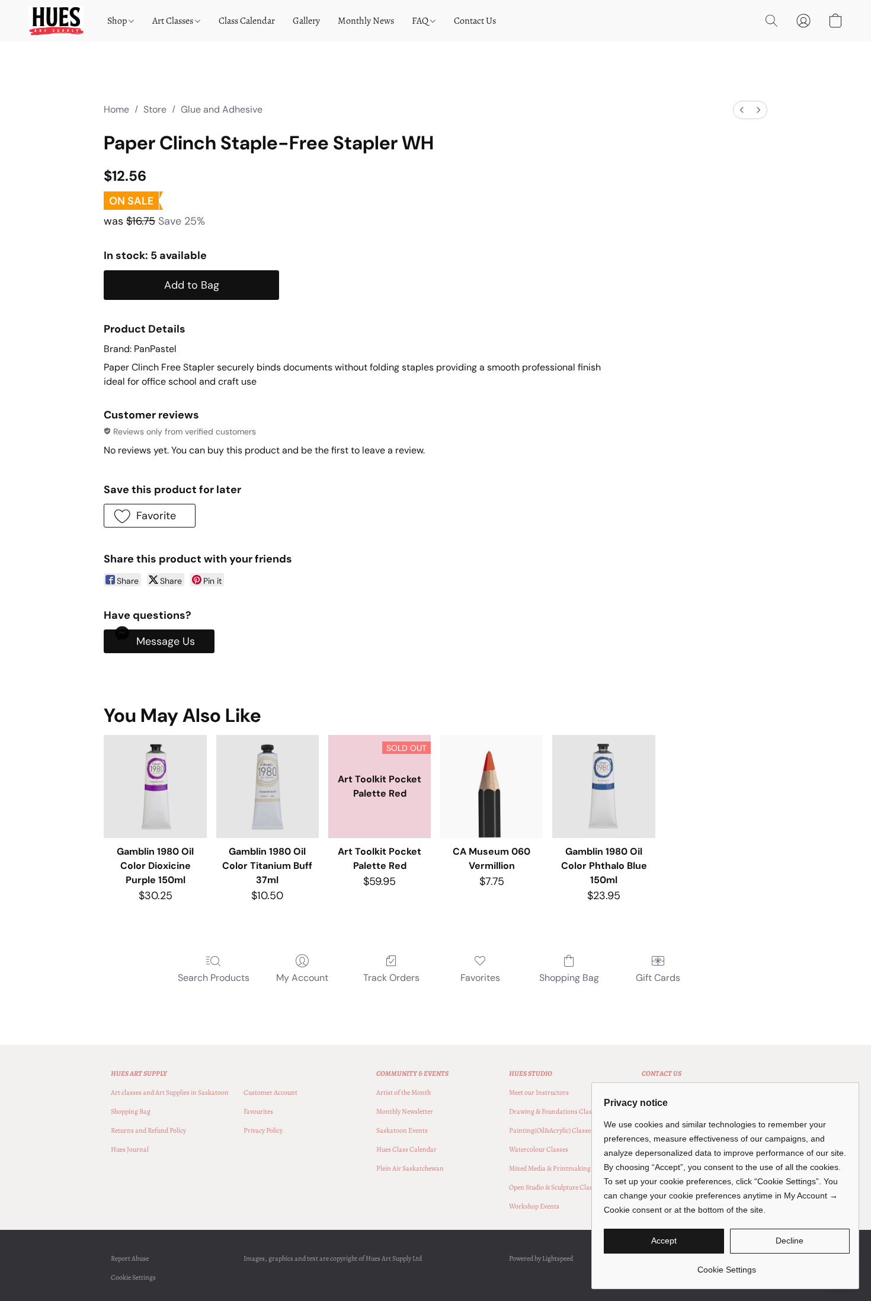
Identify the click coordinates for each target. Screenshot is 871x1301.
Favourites (258, 1111)
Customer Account (270, 1092)
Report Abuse (130, 1258)
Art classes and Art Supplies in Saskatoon (170, 1092)
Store (154, 109)
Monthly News (366, 20)
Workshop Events (534, 1206)
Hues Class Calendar (406, 1149)
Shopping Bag (569, 977)
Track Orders (391, 977)
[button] (56, 21)
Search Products (213, 977)
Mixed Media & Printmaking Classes (561, 1168)
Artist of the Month (403, 1092)
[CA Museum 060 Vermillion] (491, 786)
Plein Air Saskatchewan (410, 1168)
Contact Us (475, 20)
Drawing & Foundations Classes (555, 1111)
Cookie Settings (133, 1277)
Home (116, 109)
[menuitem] (742, 110)
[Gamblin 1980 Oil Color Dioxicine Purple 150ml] (155, 786)
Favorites (480, 977)
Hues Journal (130, 1149)
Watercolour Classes (538, 1149)
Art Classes (173, 20)
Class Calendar (247, 20)
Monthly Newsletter (404, 1111)
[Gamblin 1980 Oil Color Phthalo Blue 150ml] (603, 786)
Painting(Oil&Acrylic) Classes (551, 1130)
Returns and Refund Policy (148, 1130)
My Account (302, 977)
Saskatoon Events (402, 1130)
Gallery (306, 20)
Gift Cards (658, 977)
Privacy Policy (263, 1130)
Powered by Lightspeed (541, 1258)
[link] (727, 1265)
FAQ (421, 20)
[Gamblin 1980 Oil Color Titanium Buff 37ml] (267, 786)
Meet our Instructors (539, 1092)
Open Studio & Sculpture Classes (555, 1187)
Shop (118, 20)
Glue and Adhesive (221, 109)
